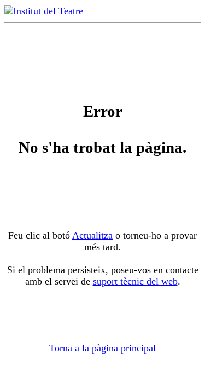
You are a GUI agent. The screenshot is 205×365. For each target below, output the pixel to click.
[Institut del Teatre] (43, 10)
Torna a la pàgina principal (102, 348)
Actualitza (92, 235)
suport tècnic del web (135, 281)
